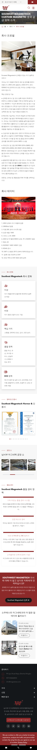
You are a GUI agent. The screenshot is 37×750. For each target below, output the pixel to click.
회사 (11, 26)
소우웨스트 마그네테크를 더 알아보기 (18, 720)
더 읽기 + (24, 635)
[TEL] (18, 748)
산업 (3, 692)
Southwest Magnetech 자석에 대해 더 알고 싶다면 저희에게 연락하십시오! (18, 581)
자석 (3, 688)
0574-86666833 (11, 678)
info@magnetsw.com (13, 682)
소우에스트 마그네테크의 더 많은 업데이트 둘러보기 (18, 614)
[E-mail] (6, 748)
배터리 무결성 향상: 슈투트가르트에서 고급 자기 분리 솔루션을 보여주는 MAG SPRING (26, 629)
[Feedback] (31, 748)
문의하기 (5, 669)
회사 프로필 (20, 26)
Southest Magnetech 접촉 (18, 600)
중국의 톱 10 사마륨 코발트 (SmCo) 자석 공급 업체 (25, 649)
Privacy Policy (22, 742)
